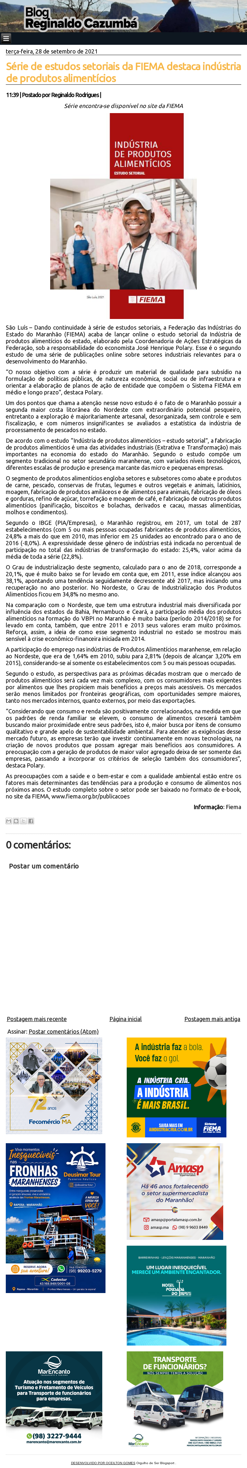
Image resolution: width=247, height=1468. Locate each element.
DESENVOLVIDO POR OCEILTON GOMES (103, 1463)
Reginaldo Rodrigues (75, 95)
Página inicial (125, 1019)
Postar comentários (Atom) (64, 1031)
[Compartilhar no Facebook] (31, 821)
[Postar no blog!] (16, 821)
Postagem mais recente (37, 1019)
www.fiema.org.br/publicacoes (90, 796)
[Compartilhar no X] (23, 821)
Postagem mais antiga (212, 1019)
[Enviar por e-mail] (8, 821)
